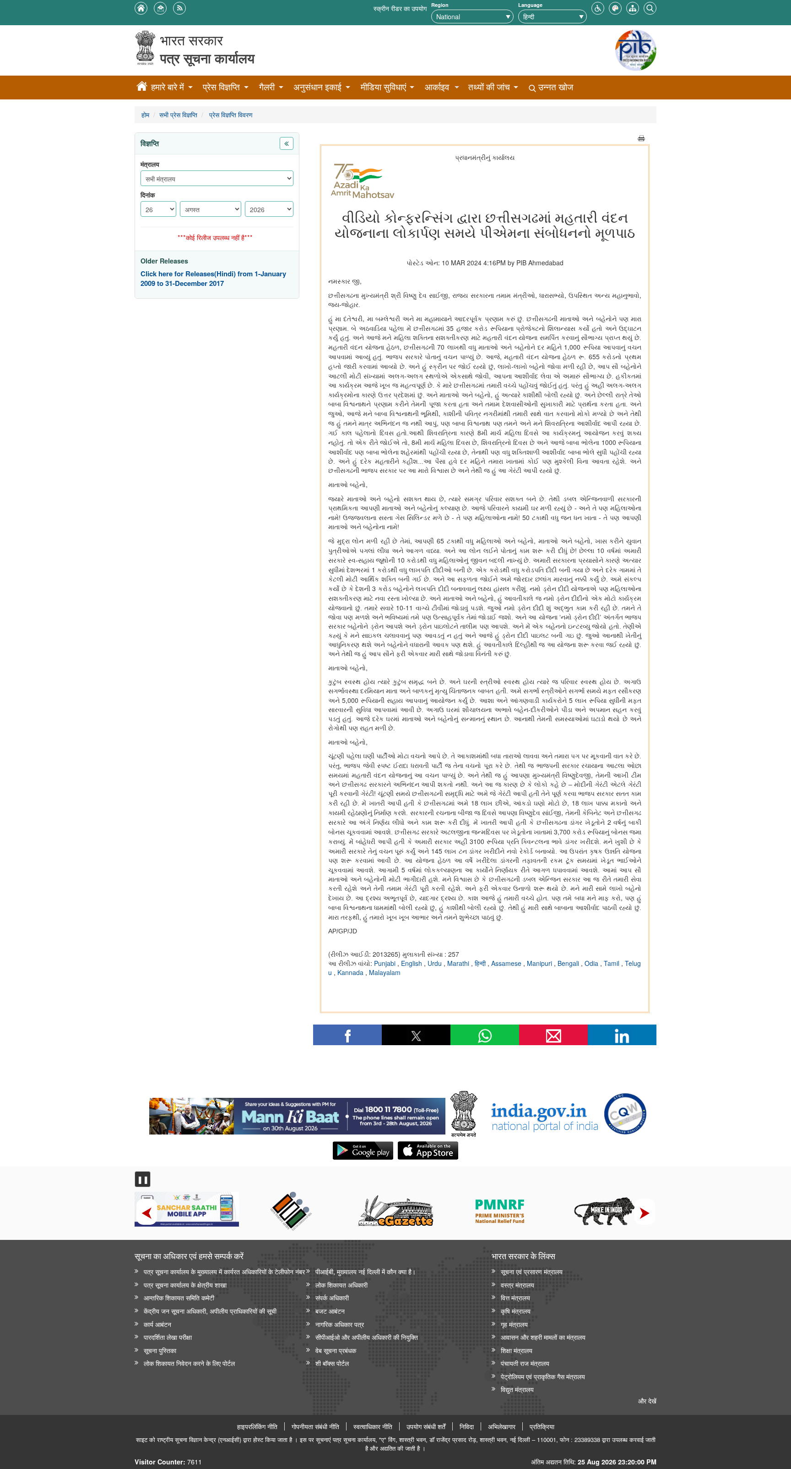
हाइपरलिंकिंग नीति (257, 1426)
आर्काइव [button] (437, 87)
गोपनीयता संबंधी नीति (315, 1426)
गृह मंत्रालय (514, 1324)
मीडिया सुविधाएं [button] (383, 87)
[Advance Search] (650, 7)
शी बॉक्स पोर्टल (332, 1363)
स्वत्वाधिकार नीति (372, 1426)
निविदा (467, 1426)
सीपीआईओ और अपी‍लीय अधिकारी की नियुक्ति (366, 1337)
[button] (597, 7)
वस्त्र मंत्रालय (517, 1284)
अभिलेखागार (501, 1426)
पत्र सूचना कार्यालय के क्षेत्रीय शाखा (185, 1284)
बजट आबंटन (330, 1311)
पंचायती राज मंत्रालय (525, 1363)
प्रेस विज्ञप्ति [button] (221, 87)
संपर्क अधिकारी (332, 1297)
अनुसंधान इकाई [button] (317, 87)
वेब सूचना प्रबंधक (335, 1350)
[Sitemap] (632, 7)
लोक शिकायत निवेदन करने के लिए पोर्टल (189, 1363)
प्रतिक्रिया (542, 1426)
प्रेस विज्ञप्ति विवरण (230, 114)
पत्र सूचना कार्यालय (207, 58)
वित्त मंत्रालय (515, 1297)
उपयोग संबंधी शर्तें (425, 1426)
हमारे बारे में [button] (167, 87)
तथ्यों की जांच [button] (489, 87)
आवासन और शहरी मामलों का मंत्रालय (543, 1337)
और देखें (647, 1400)
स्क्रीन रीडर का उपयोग (400, 8)
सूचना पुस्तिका (160, 1350)
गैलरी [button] (267, 87)
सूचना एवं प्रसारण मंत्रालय (532, 1271)
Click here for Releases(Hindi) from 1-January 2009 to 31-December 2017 (213, 279)
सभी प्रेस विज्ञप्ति (178, 114)
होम (145, 114)
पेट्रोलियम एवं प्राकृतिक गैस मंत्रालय (543, 1376)
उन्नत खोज (554, 87)
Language (530, 5)
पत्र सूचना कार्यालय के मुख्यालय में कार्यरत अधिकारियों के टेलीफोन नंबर (224, 1271)
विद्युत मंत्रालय (517, 1389)
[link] (297, 1114)
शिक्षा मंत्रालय (516, 1350)
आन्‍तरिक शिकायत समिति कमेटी (179, 1297)
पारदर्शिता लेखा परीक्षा (168, 1337)
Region (440, 5)
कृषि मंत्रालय (516, 1311)
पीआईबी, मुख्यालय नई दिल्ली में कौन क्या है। (365, 1271)
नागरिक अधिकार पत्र (339, 1324)
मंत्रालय (150, 164)
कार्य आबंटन (157, 1324)
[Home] (142, 87)
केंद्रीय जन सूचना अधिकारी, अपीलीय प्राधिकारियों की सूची (210, 1311)
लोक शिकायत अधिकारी (341, 1284)
